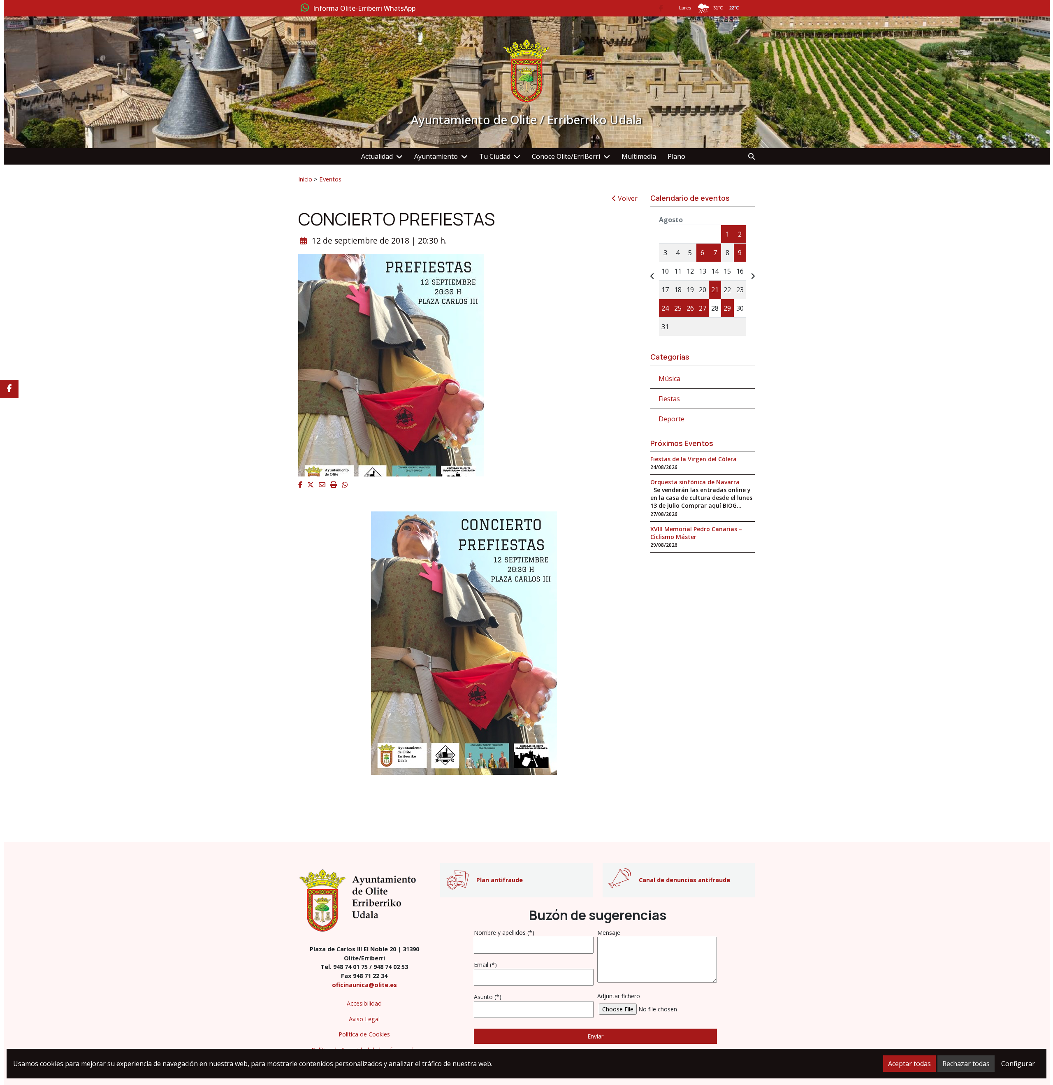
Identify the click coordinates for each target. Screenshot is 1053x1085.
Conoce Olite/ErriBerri (566, 156)
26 (690, 308)
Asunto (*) (487, 997)
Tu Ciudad (494, 156)
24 (665, 308)
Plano (676, 156)
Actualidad (377, 156)
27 (702, 308)
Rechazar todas (966, 1063)
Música (669, 378)
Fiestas (669, 398)
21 (715, 289)
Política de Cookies (364, 1034)
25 (678, 308)
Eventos (330, 179)
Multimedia (639, 156)
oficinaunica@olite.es (364, 985)
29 (727, 308)
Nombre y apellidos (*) (504, 932)
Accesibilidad (364, 1003)
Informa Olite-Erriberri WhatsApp (364, 8)
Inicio (305, 179)
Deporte (671, 418)
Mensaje (608, 932)
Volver (627, 198)
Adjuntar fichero (618, 996)
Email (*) (485, 965)
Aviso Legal (364, 1019)
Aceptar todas (909, 1063)
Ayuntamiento (436, 156)
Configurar (1018, 1063)
